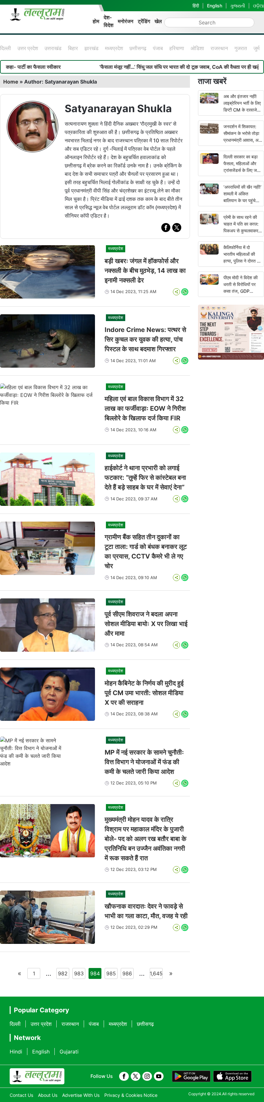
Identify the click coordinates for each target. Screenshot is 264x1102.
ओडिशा (197, 48)
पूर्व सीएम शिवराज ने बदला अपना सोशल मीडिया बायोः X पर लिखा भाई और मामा (146, 623)
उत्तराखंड (52, 48)
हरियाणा (176, 48)
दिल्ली (5, 48)
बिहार (73, 48)
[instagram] (147, 1076)
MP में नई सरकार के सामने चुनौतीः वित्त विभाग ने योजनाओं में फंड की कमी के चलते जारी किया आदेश (144, 761)
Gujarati (69, 1051)
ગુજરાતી (237, 5)
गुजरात (240, 48)
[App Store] (232, 1076)
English (214, 5)
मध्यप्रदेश (114, 48)
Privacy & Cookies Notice (130, 1095)
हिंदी (196, 5)
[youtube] (158, 1076)
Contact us (21, 1095)
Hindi (16, 1051)
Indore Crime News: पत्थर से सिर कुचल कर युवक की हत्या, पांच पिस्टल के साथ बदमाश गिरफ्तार (145, 339)
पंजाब (158, 48)
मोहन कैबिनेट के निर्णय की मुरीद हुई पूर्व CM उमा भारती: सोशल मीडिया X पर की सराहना (144, 692)
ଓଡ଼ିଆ (258, 5)
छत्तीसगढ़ (137, 48)
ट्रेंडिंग (144, 21)
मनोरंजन (125, 21)
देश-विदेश (108, 21)
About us (47, 1095)
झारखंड (91, 48)
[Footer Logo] (37, 1076)
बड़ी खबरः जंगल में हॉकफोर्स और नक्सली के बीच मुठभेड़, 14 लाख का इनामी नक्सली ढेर (145, 270)
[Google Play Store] (191, 1076)
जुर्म (256, 48)
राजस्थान (219, 48)
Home (10, 81)
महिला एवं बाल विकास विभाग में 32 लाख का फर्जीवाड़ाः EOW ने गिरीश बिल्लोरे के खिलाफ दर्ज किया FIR (145, 408)
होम (96, 21)
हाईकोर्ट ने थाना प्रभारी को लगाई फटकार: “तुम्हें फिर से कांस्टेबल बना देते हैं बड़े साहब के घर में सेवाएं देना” (145, 477)
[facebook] (165, 227)
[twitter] (176, 227)
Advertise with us (80, 1095)
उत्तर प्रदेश (27, 48)
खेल (158, 21)
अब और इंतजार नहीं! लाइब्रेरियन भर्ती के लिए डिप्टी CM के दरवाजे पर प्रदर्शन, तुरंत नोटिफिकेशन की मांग (242, 110)
